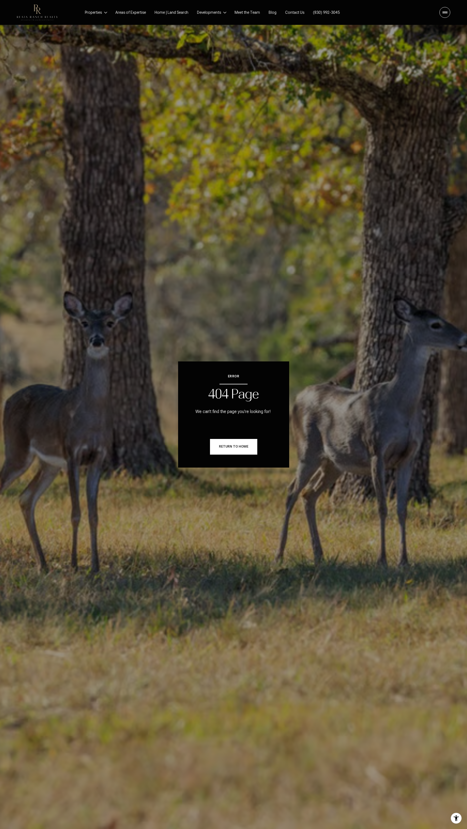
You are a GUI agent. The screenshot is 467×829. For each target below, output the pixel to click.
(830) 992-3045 (326, 12)
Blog (272, 12)
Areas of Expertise (130, 12)
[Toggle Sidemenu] (444, 12)
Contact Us (294, 12)
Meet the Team (247, 12)
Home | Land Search (171, 12)
